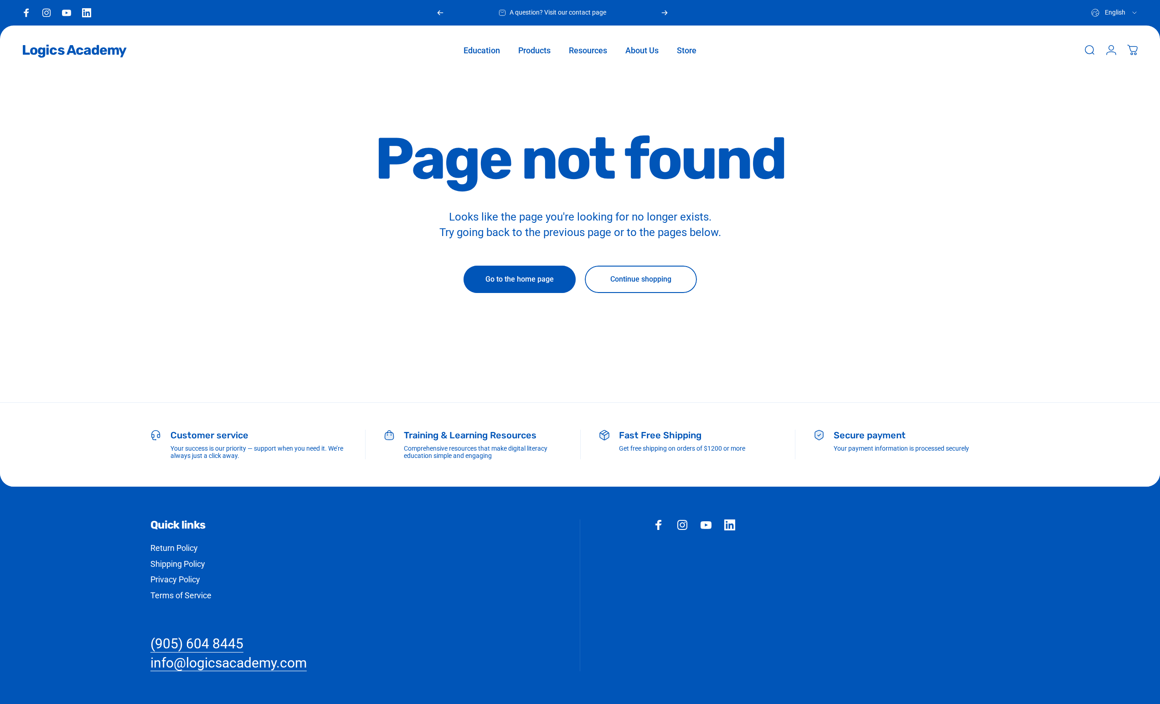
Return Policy (174, 548)
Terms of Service (180, 595)
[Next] (665, 13)
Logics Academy (74, 50)
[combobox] (1114, 13)
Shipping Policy (177, 564)
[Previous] (440, 13)
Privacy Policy (175, 579)
